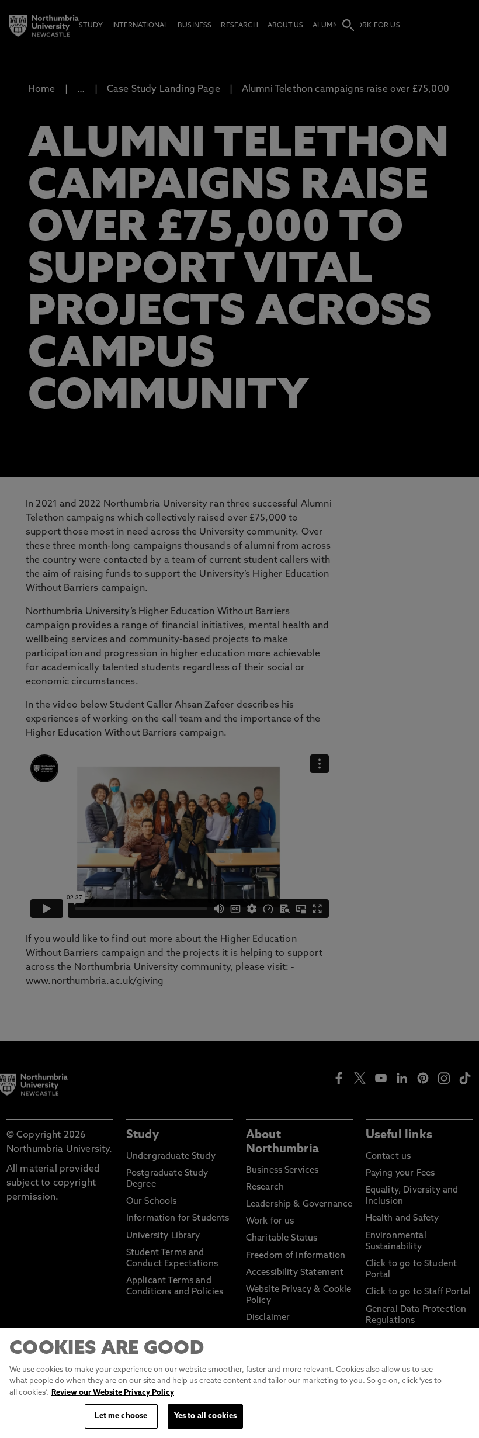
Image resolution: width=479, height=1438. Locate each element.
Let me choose (121, 1416)
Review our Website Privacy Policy (112, 1393)
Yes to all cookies (205, 1416)
